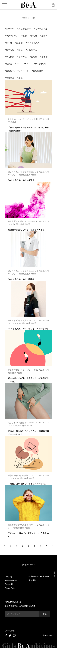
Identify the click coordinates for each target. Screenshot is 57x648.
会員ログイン (30, 564)
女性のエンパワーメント (17, 71)
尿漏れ (44, 36)
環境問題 (10, 78)
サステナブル (41, 64)
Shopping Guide (11, 580)
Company (8, 576)
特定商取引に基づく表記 (38, 576)
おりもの (10, 50)
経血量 (19, 43)
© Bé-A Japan (47, 635)
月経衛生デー (25, 29)
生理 (21, 78)
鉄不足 (9, 43)
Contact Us (9, 584)
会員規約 (32, 580)
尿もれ (34, 36)
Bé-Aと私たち (33, 43)
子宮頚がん (32, 50)
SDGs (28, 64)
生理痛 (34, 57)
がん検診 (10, 57)
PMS (18, 64)
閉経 (21, 50)
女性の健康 (38, 71)
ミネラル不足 (41, 29)
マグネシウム (12, 36)
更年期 (44, 57)
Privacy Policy (10, 588)
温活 (25, 36)
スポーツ (10, 29)
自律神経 (23, 57)
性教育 (9, 64)
